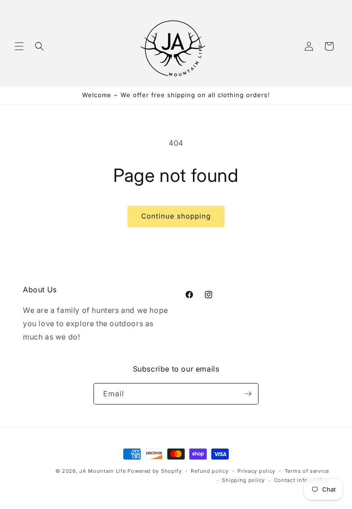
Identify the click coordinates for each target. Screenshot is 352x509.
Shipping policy (243, 480)
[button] (19, 46)
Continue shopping (176, 216)
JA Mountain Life (102, 471)
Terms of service (307, 471)
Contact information (301, 480)
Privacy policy (256, 471)
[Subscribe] (248, 394)
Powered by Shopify (154, 471)
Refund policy (209, 471)
